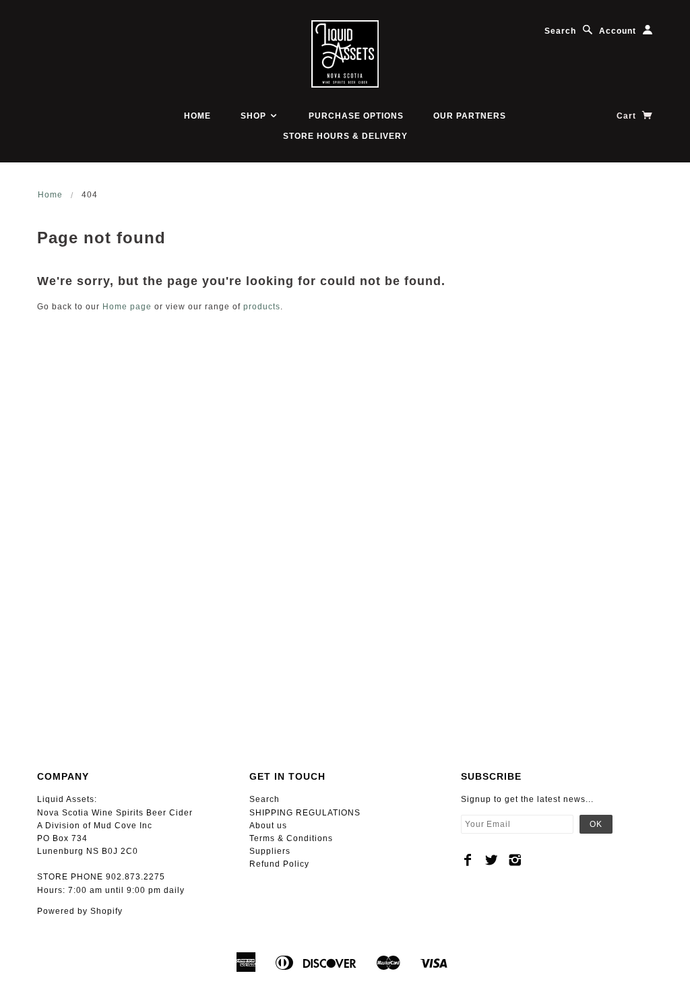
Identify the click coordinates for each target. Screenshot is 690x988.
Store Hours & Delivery (345, 136)
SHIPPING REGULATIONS (304, 812)
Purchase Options (356, 116)
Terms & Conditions (291, 838)
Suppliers (269, 851)
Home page (127, 306)
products (261, 306)
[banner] (345, 54)
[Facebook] (468, 860)
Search (560, 31)
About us (268, 825)
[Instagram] (515, 860)
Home (197, 116)
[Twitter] (491, 860)
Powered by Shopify (80, 911)
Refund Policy (279, 864)
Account (617, 31)
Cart (628, 116)
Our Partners (469, 116)
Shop (255, 116)
